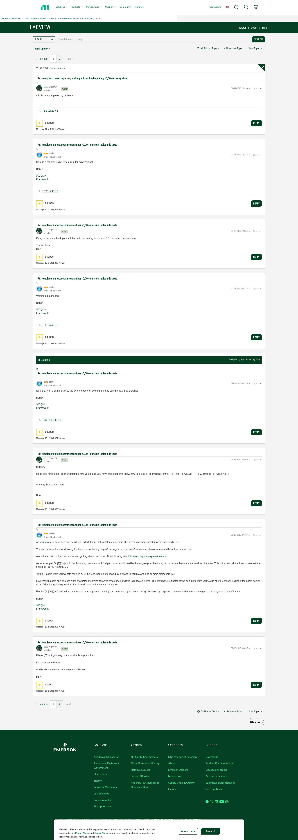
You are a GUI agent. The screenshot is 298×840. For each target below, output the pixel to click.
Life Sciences (101, 793)
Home (5, 18)
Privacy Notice (82, 832)
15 (46, 438)
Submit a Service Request (220, 782)
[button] (39, 123)
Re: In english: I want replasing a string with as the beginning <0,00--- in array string (83, 78)
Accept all (210, 831)
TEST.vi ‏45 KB (50, 325)
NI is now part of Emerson (182, 756)
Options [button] (256, 89)
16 (46, 509)
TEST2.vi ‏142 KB (51, 420)
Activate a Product (216, 776)
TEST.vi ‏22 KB (50, 110)
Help (264, 27)
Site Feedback (213, 789)
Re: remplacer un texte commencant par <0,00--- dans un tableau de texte (77, 144)
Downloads (211, 756)
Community (17, 18)
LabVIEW (88, 18)
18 (46, 691)
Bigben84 (256, 359)
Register (241, 27)
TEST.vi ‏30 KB (50, 191)
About (171, 763)
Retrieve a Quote (140, 769)
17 (46, 627)
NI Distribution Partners (144, 756)
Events (172, 789)
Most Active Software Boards (65, 18)
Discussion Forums (35, 18)
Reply (256, 123)
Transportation (102, 806)
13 (46, 263)
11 (46, 129)
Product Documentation (219, 763)
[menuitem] (61, 7)
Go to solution (57, 68)
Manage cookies (188, 831)
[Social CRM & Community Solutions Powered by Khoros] (257, 721)
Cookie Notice (101, 832)
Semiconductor (102, 799)
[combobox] (152, 39)
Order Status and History (145, 763)
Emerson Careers (178, 769)
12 (46, 209)
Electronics (100, 774)
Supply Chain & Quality (181, 782)
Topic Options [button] (41, 48)
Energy (98, 780)
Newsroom (174, 776)
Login (254, 27)
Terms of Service (140, 776)
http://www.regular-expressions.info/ (147, 556)
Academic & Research (106, 756)
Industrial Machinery (105, 787)
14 (46, 343)
